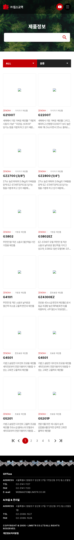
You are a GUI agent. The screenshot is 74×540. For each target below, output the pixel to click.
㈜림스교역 (13, 6)
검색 (64, 37)
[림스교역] (59, 6)
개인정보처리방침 (11, 533)
